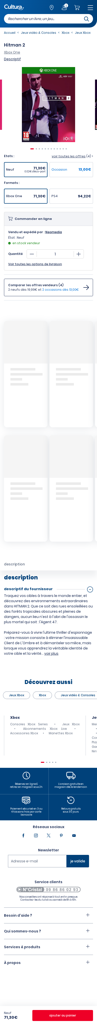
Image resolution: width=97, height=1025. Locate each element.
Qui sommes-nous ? (22, 931)
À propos (12, 962)
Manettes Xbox (61, 733)
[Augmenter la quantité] (79, 254)
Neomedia (53, 232)
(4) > (72, 156)
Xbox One (12, 52)
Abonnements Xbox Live (45, 729)
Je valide (77, 861)
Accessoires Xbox (24, 733)
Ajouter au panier (62, 1015)
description (14, 564)
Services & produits (22, 946)
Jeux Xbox (16, 695)
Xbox (42, 695)
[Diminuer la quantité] (32, 254)
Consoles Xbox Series (29, 724)
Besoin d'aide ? (18, 915)
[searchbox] (48, 19)
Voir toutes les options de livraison (35, 264)
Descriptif (12, 59)
